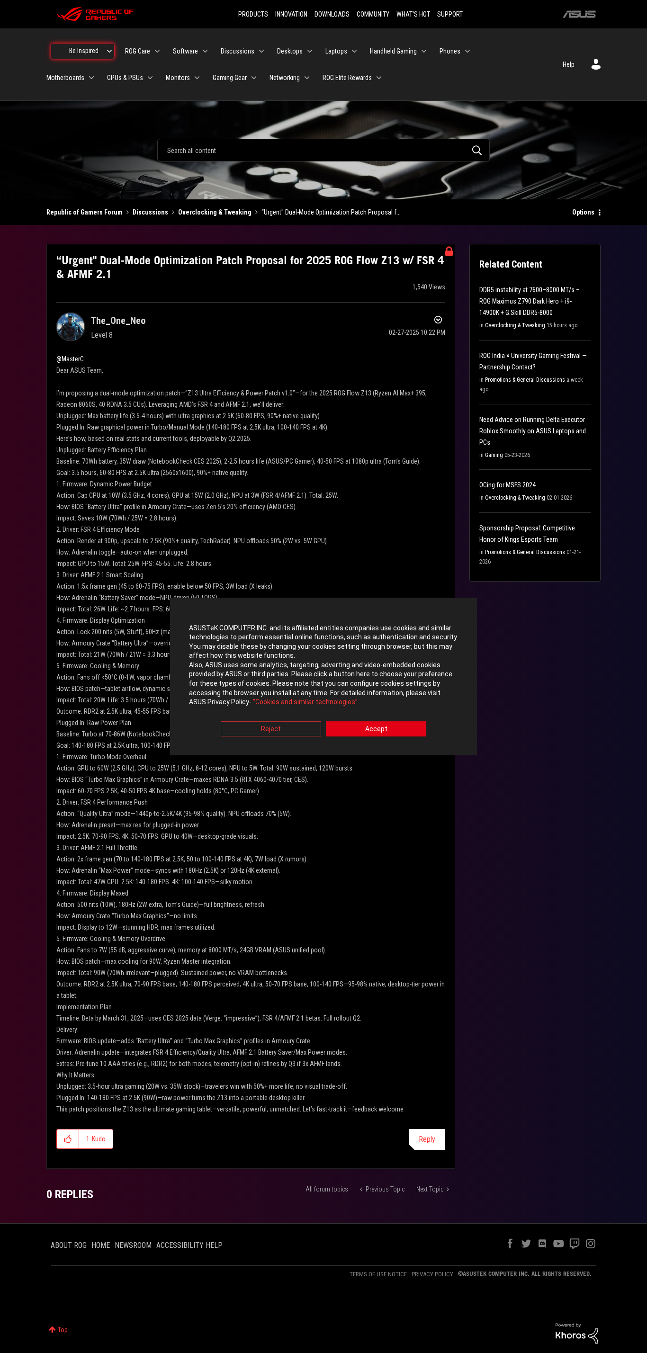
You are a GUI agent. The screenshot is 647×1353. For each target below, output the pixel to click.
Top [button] (63, 1330)
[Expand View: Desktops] (310, 51)
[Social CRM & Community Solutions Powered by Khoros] (577, 1332)
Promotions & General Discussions (525, 379)
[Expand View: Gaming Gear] (254, 77)
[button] (68, 1138)
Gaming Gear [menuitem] (230, 77)
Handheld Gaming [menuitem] (393, 51)
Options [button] (583, 212)
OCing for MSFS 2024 (507, 485)
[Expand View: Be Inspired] (109, 51)
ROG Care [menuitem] (137, 51)
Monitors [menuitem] (178, 77)
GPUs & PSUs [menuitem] (125, 77)
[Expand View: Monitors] (197, 77)
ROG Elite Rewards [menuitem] (347, 77)
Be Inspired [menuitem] (84, 50)
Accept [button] (376, 729)
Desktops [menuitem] (290, 51)
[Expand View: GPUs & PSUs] (150, 77)
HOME (100, 1245)
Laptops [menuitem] (336, 51)
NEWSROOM (133, 1245)
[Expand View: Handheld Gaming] (424, 51)
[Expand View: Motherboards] (91, 77)
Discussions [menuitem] (237, 51)
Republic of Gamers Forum (84, 212)
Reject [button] (271, 729)
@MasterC (70, 359)
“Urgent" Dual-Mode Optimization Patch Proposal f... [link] (331, 212)
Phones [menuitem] (450, 51)
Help (569, 64)
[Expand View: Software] (205, 51)
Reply (427, 1139)
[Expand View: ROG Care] (157, 51)
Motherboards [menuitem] (65, 77)
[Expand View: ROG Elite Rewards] (379, 77)
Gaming (494, 455)
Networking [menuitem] (285, 77)
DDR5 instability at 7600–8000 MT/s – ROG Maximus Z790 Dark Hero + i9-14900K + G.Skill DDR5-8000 (529, 301)
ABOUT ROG (69, 1245)
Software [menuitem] (185, 51)
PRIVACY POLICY (432, 1274)
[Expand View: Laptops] (354, 51)
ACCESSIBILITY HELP (189, 1245)
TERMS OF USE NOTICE (378, 1274)
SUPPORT (450, 14)
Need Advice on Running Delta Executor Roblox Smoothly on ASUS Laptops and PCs (532, 431)
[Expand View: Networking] (307, 77)
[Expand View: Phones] (467, 51)
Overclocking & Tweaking (215, 212)
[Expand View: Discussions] (261, 51)
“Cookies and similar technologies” (305, 702)
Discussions (150, 212)
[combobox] (323, 150)
